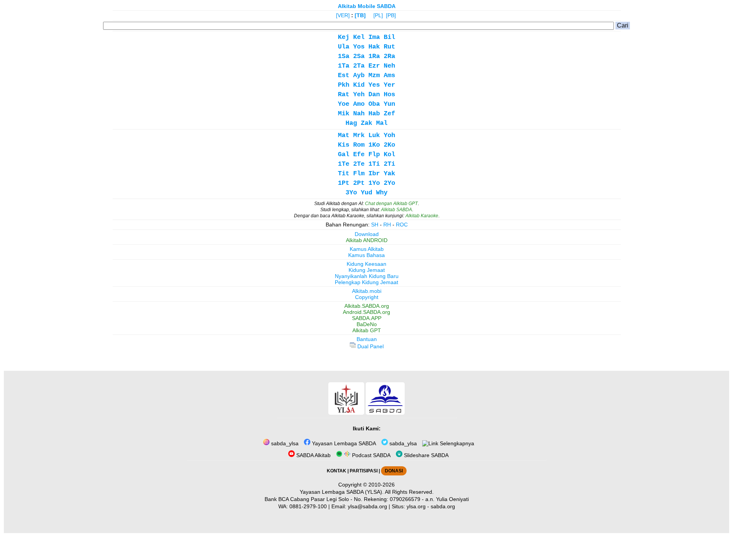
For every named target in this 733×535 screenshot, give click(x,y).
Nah (359, 113)
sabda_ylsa (284, 443)
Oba (374, 104)
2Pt (359, 183)
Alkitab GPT (366, 330)
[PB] (391, 15)
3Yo (351, 192)
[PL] (378, 15)
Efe (359, 154)
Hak (374, 46)
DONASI (394, 471)
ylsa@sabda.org (367, 506)
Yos (359, 46)
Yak (389, 173)
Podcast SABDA (370, 455)
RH (387, 224)
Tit (343, 173)
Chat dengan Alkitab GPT (391, 203)
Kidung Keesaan (366, 264)
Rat (343, 94)
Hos (389, 94)
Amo (359, 104)
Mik (343, 113)
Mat (343, 135)
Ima (374, 37)
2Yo (389, 183)
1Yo (374, 183)
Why (381, 192)
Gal (343, 154)
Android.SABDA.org (366, 312)
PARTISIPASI (364, 471)
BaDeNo (367, 324)
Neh (389, 66)
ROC (402, 224)
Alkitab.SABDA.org (366, 306)
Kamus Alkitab (367, 249)
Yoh (389, 135)
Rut (389, 46)
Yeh (359, 94)
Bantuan (367, 339)
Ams (389, 75)
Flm (359, 173)
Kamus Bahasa (366, 255)
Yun (389, 104)
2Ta (359, 66)
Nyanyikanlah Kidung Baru (367, 276)
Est (343, 75)
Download (367, 234)
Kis (343, 145)
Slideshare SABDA (425, 455)
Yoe (343, 104)
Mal (381, 123)
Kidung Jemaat (367, 270)
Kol (389, 154)
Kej (343, 37)
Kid (359, 85)
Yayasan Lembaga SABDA (343, 443)
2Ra (389, 56)
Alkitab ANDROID (366, 240)
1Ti (374, 164)
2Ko (389, 145)
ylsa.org (416, 506)
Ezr (374, 66)
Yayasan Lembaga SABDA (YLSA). (342, 492)
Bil (389, 37)
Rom (359, 145)
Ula (343, 46)
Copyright (366, 297)
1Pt (343, 183)
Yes (374, 85)
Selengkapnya (456, 443)
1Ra (374, 56)
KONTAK (336, 471)
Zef (389, 113)
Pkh (343, 85)
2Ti (389, 164)
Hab (374, 113)
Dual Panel (370, 346)
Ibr (374, 173)
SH (374, 224)
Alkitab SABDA (396, 209)
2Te (359, 164)
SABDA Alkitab (313, 455)
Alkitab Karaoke (421, 215)
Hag (351, 123)
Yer (389, 85)
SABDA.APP (366, 318)
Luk (374, 135)
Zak (366, 123)
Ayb (359, 75)
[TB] (360, 15)
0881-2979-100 (308, 506)
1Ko (374, 145)
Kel (359, 37)
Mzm (374, 75)
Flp (374, 154)
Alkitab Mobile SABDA (367, 6)
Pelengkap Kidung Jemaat (366, 282)
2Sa (359, 56)
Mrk (359, 135)
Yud (366, 192)
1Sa (343, 56)
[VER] (343, 15)
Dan (374, 94)
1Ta (343, 66)
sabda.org (443, 506)
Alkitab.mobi (366, 291)
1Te (343, 164)
